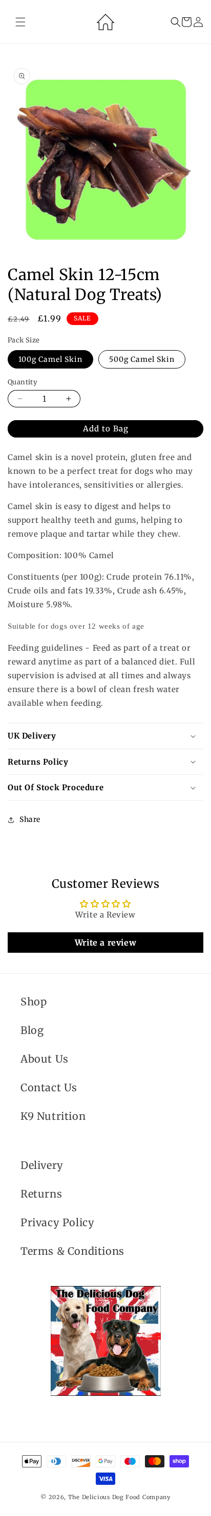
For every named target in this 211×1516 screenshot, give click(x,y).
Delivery (42, 1165)
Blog (32, 1030)
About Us (44, 1058)
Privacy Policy (57, 1222)
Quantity (22, 382)
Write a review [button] (105, 942)
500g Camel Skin (142, 359)
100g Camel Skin (50, 359)
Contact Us (48, 1087)
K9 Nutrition (53, 1116)
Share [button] (29, 819)
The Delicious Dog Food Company (119, 1497)
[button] (20, 22)
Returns (41, 1193)
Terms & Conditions (72, 1251)
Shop (33, 1001)
